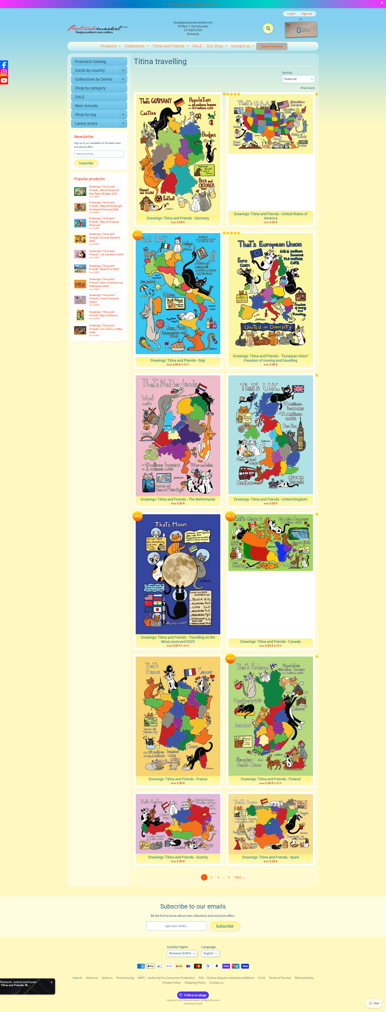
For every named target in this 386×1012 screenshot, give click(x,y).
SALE (197, 46)
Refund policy (304, 978)
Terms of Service (280, 978)
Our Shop (217, 47)
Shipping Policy (195, 982)
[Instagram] (4, 72)
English (208, 953)
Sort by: (287, 73)
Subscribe (86, 163)
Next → (240, 877)
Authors (107, 978)
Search (77, 978)
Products (111, 47)
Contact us (243, 47)
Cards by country (101, 71)
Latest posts (101, 124)
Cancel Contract (272, 46)
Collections (137, 47)
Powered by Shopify (193, 1003)
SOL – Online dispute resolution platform (226, 978)
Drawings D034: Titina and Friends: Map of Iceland (51, 985)
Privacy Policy (171, 982)
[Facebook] (4, 64)
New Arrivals (86, 105)
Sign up (307, 13)
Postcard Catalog (90, 61)
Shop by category (90, 88)
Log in (291, 13)
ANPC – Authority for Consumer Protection (166, 978)
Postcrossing (125, 978)
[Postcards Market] (98, 28)
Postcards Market (191, 1000)
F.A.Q (261, 978)
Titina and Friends (171, 47)
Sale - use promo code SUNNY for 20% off (193, 4)
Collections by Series (101, 80)
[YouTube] (4, 80)
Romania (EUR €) (180, 953)
